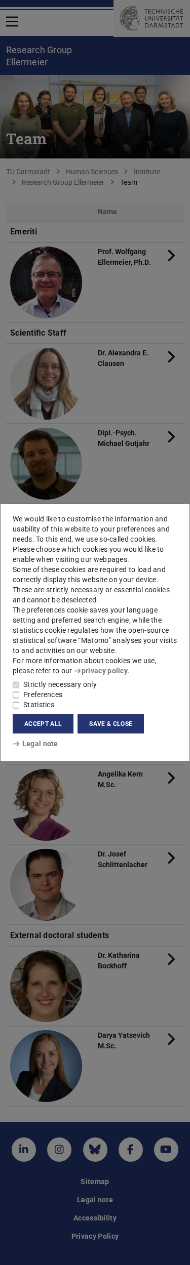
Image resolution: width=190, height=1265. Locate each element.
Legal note (40, 744)
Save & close (110, 723)
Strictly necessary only (60, 684)
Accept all (43, 723)
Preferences (42, 694)
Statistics (38, 705)
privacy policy (105, 671)
